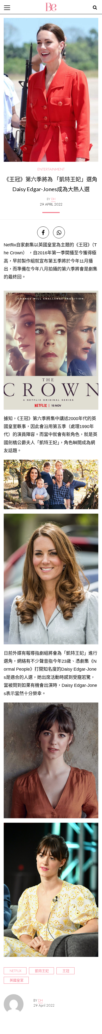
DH (40, 1000)
